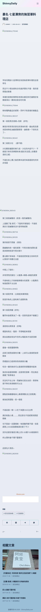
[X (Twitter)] (16, 522)
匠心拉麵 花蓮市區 (9, 590)
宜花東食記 (25, 24)
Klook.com (20, 494)
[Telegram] (24, 522)
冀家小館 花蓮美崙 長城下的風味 (14, 598)
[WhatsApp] (34, 522)
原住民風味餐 (8, 513)
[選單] (38, 3)
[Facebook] (7, 522)
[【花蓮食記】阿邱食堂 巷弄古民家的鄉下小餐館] (20, 559)
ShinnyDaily (9, 3)
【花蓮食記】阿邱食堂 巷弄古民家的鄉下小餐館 (19, 573)
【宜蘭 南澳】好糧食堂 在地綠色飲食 (15, 581)
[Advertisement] (20, 55)
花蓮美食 (20, 513)
